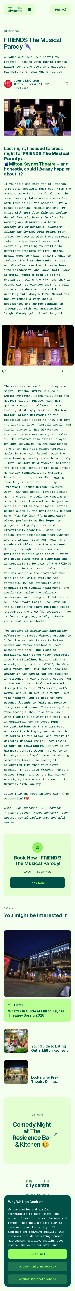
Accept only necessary (37, 1266)
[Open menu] (29, 10)
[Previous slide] (63, 371)
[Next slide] (70, 371)
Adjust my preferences (37, 1279)
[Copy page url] (67, 83)
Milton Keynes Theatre (32, 164)
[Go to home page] (15, 10)
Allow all (37, 1254)
